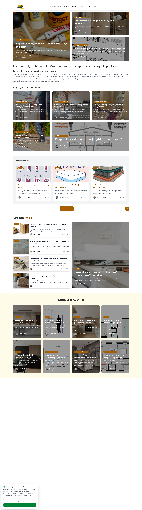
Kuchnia (81, 6)
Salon (88, 6)
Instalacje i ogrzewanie (80, 17)
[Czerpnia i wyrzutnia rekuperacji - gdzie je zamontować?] (90, 136)
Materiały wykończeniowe (23, 39)
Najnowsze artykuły (55, 6)
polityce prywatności (25, 497)
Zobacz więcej (66, 209)
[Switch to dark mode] (124, 6)
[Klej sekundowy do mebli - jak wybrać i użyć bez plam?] (41, 36)
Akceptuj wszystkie (20, 505)
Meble (74, 6)
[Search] (120, 6)
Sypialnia (95, 6)
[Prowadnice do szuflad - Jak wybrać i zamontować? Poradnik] (100, 255)
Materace (67, 6)
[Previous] (122, 209)
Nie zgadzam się (19, 501)
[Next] (127, 209)
